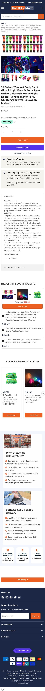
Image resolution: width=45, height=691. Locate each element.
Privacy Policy (25, 673)
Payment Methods (9, 678)
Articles (33, 676)
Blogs (22, 671)
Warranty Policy (11, 676)
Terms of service (12, 673)
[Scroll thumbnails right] (42, 78)
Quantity (4, 127)
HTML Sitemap (37, 678)
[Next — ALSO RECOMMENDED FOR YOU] (43, 393)
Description (8, 196)
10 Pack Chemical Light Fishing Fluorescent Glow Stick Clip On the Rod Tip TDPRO (10, 399)
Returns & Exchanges (34, 671)
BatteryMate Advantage (10, 671)
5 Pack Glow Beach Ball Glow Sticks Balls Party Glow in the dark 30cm (33, 399)
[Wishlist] (2, 689)
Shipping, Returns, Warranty (14, 267)
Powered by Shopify (22, 683)
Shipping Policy (24, 678)
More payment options (22, 153)
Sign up (35, 616)
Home (3, 24)
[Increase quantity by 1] (21, 132)
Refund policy (24, 676)
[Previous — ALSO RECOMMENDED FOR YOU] (1, 393)
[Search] (41, 16)
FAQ (34, 673)
